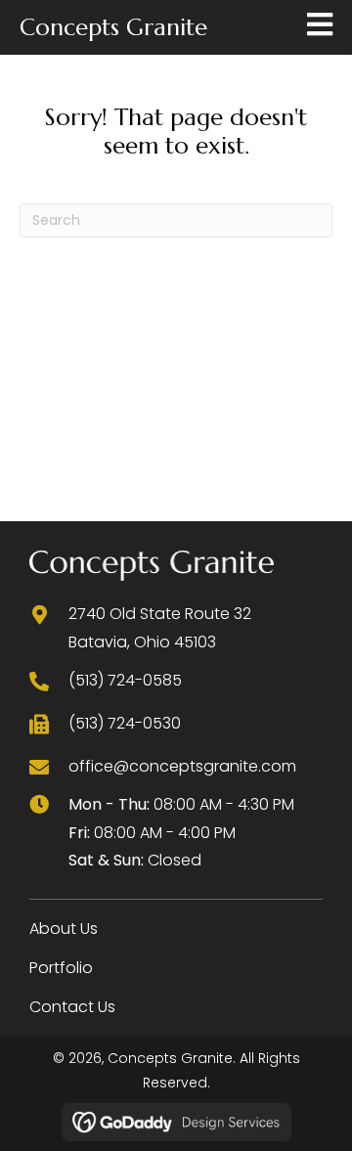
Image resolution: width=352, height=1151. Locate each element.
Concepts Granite (113, 27)
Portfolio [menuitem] (61, 967)
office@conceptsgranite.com (182, 766)
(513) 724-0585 (125, 680)
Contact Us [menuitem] (72, 1007)
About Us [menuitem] (63, 928)
